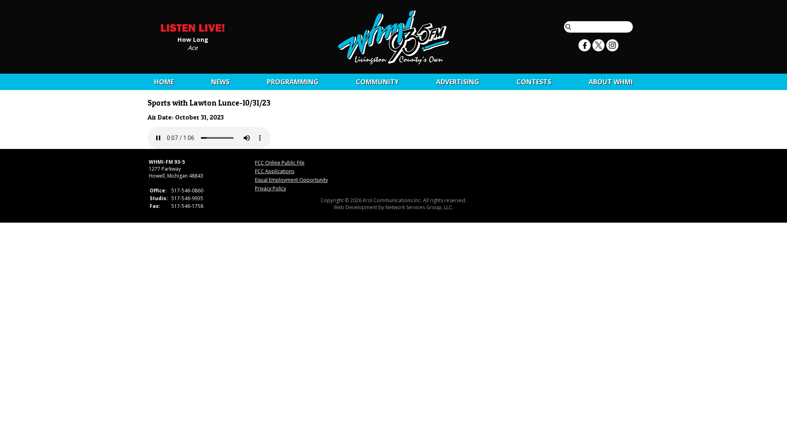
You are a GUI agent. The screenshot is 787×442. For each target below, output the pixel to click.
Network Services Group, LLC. (419, 207)
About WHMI (611, 81)
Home (164, 81)
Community (377, 81)
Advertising (457, 81)
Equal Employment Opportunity (291, 179)
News (220, 81)
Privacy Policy (270, 188)
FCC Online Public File (280, 162)
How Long (192, 39)
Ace (193, 47)
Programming (292, 81)
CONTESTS (533, 81)
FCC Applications (274, 171)
